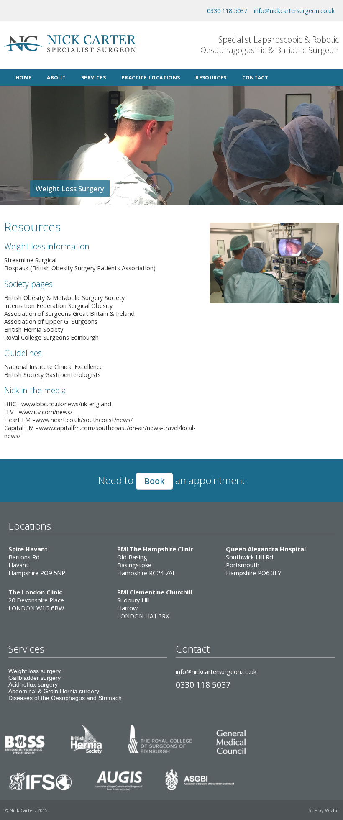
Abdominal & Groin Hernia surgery (53, 691)
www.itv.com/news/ (45, 412)
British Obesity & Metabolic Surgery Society (64, 298)
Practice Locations (150, 77)
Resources (210, 77)
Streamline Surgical (30, 260)
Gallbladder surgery (34, 677)
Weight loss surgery (34, 671)
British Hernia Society (33, 329)
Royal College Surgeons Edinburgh (51, 337)
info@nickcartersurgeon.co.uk (294, 11)
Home (23, 77)
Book (154, 481)
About (56, 77)
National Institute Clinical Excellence (53, 367)
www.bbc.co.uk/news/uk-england (66, 404)
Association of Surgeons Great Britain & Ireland (69, 314)
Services (93, 77)
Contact (255, 77)
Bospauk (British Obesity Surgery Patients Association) (80, 268)
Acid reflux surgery (33, 684)
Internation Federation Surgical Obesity (58, 306)
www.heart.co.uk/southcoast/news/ (84, 420)
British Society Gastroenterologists (52, 375)
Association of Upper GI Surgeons (50, 321)
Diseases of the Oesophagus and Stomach (65, 697)
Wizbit (332, 810)
